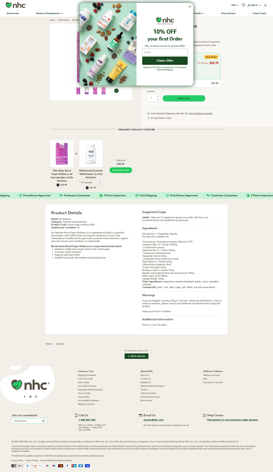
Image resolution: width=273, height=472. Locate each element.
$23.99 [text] (64, 185)
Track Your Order (85, 379)
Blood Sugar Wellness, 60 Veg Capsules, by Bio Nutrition (61, 175)
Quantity (151, 91)
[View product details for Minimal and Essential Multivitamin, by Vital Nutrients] (91, 153)
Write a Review (139, 357)
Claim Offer (165, 60)
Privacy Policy (84, 397)
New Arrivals (146, 400)
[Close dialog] (189, 6)
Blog (205, 379)
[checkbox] (58, 185)
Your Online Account (87, 386)
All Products (63, 20)
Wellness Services (211, 375)
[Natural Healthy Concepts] (16, 5)
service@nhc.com (153, 420)
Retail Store (146, 382)
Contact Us (146, 379)
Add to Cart (184, 98)
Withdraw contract (86, 404)
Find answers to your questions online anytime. (232, 420)
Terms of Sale (84, 393)
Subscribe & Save (148, 393)
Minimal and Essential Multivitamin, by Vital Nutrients (91, 174)
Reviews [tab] (49, 344)
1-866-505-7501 (87, 420)
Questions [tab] (60, 344)
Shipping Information (87, 375)
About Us (145, 375)
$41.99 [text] (93, 188)
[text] (136, 129)
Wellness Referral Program (152, 386)
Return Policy (83, 382)
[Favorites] (243, 5)
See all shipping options (201, 113)
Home (52, 20)
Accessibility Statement (88, 400)
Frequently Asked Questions (90, 390)
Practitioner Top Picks (213, 382)
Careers (144, 390)
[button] (91, 182)
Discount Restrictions (150, 397)
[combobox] (91, 182)
